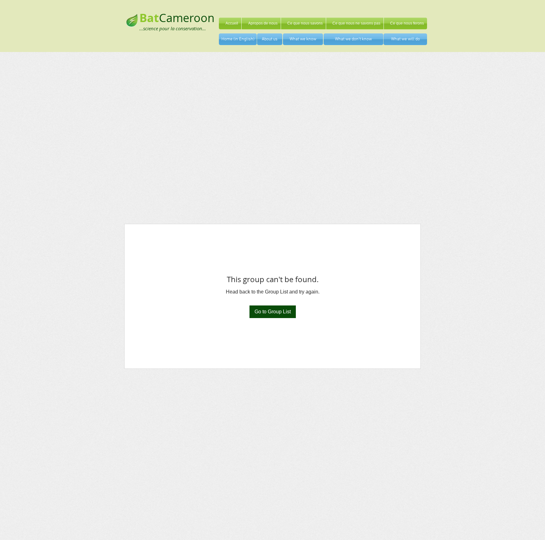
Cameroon (186, 17)
